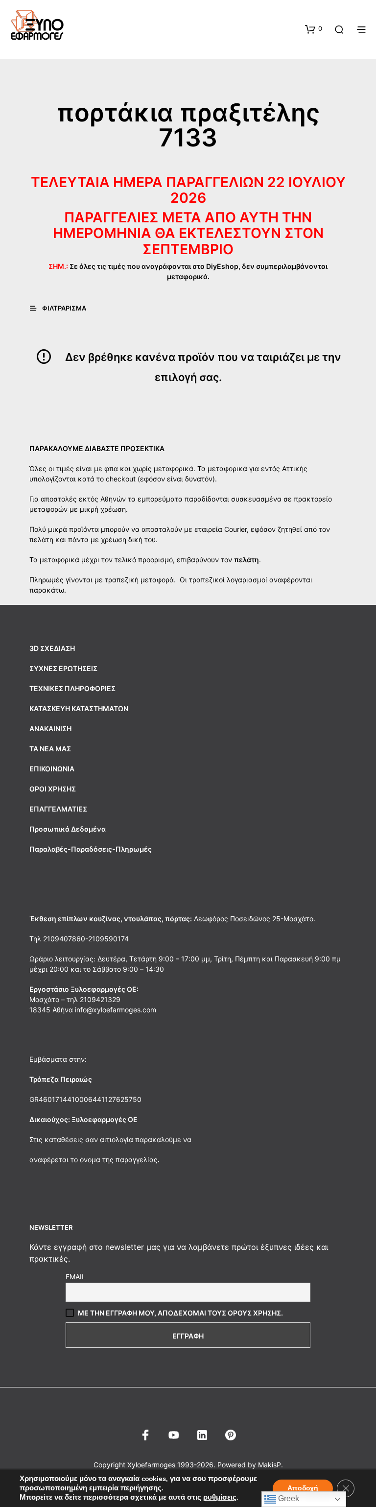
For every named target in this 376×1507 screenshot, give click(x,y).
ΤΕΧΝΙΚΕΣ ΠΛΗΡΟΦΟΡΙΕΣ (72, 688)
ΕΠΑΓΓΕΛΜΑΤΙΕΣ (58, 809)
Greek (287, 1498)
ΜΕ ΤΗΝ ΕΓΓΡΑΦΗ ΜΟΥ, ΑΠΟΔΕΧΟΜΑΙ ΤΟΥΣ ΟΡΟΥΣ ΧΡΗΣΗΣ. (180, 1313)
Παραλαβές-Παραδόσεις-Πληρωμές (90, 849)
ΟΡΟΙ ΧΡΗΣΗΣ (52, 789)
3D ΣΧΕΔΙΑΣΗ (52, 648)
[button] (313, 29)
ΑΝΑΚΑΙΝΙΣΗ (50, 728)
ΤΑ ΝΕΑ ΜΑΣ (50, 748)
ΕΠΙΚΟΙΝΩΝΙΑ (51, 769)
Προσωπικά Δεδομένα (67, 829)
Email (76, 1276)
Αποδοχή (302, 1488)
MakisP (269, 1465)
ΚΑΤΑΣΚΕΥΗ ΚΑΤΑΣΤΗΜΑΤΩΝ (78, 708)
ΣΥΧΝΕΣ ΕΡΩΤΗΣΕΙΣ (63, 668)
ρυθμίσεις (219, 1497)
